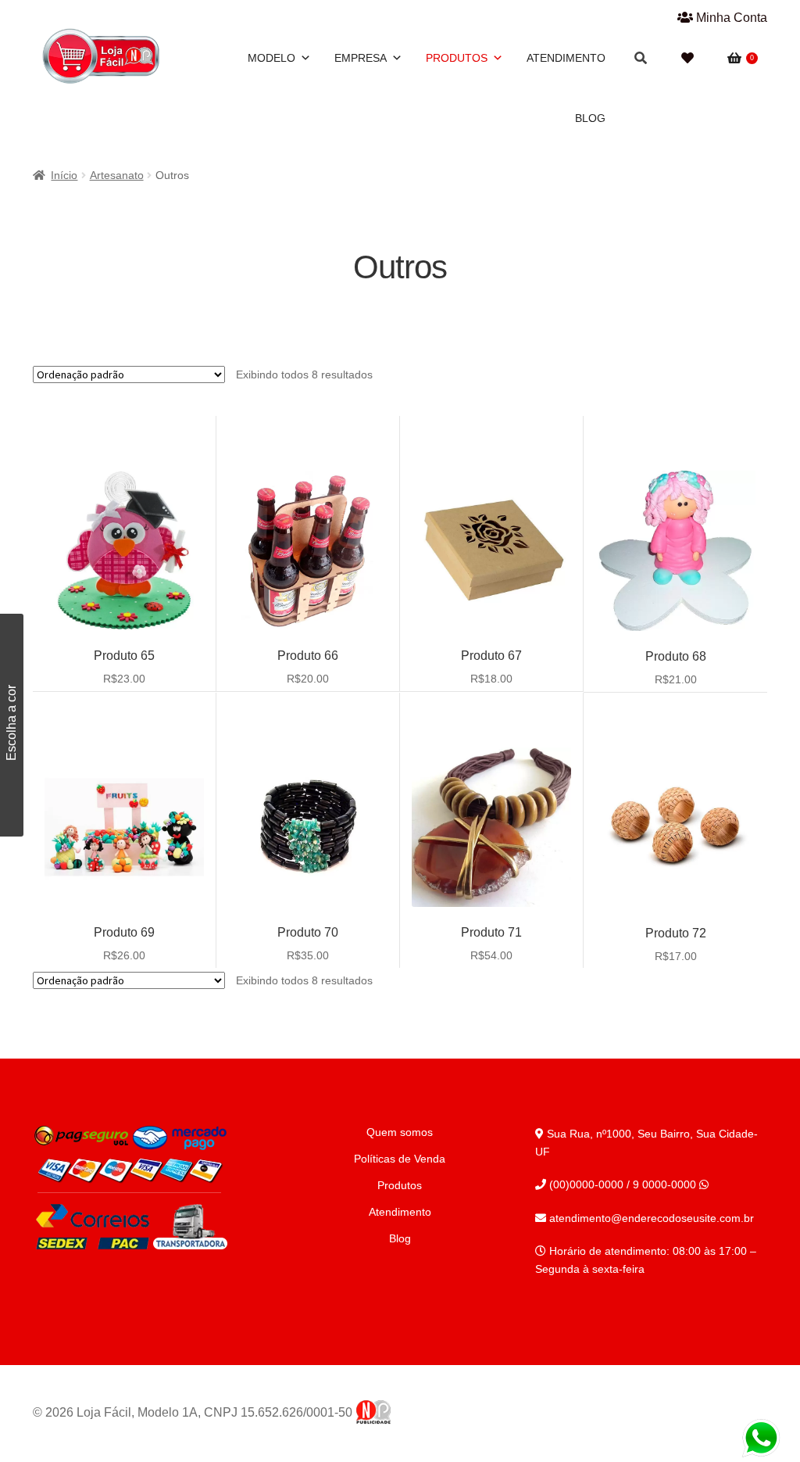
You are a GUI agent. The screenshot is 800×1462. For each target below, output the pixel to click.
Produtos (457, 58)
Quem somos (399, 1132)
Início (64, 175)
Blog (590, 118)
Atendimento (566, 58)
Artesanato (117, 175)
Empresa (360, 58)
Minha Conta (730, 17)
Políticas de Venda (399, 1158)
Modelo (271, 58)
